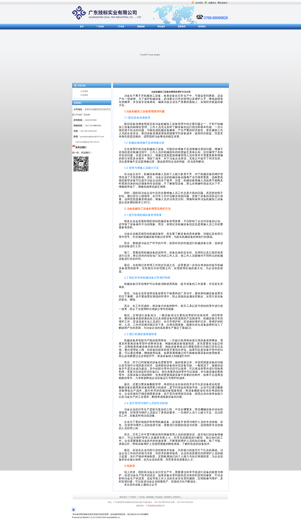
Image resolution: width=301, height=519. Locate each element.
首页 (82, 26)
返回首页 (123, 497)
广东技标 (100, 26)
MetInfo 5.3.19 (89, 517)
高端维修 (141, 26)
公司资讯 (84, 91)
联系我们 (202, 26)
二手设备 (120, 26)
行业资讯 (84, 95)
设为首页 (199, 3)
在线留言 (223, 3)
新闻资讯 (181, 26)
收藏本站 (212, 3)
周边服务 (161, 26)
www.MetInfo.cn (113, 517)
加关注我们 (80, 147)
